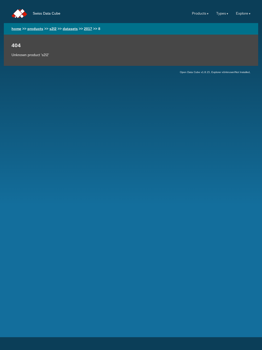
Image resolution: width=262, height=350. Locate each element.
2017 (88, 29)
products (35, 29)
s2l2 (53, 29)
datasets (70, 29)
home (16, 29)
